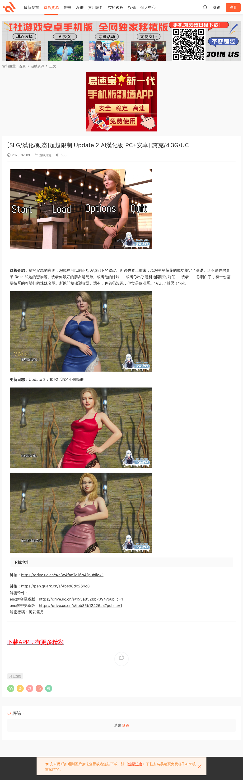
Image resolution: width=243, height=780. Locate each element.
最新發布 (31, 7)
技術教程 (115, 7)
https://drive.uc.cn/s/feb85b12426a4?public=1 (80, 605)
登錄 (125, 725)
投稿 (132, 7)
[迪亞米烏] (9, 7)
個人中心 (148, 7)
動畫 (67, 7)
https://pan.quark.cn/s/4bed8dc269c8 (55, 586)
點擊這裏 (135, 764)
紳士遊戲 (15, 676)
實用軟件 (95, 7)
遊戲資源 (51, 7)
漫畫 (80, 7)
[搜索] (205, 7)
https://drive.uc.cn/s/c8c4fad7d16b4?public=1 (62, 574)
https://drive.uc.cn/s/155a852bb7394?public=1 (81, 599)
